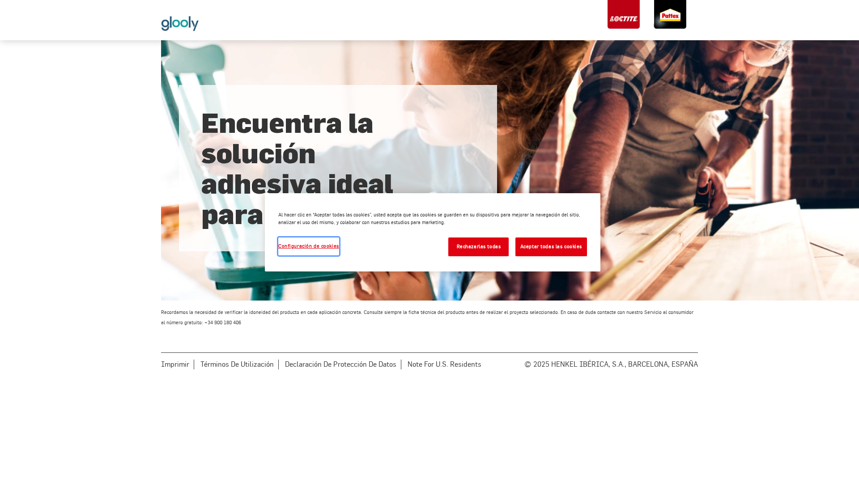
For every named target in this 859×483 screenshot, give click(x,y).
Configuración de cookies (308, 246)
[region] (432, 232)
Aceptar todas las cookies (551, 246)
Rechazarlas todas (479, 246)
